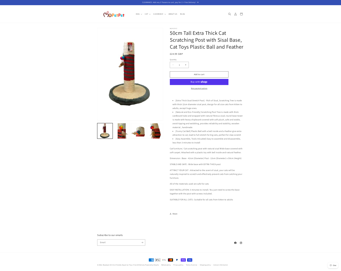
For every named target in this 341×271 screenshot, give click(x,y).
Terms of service (191, 265)
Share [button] (174, 214)
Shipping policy (205, 265)
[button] (138, 14)
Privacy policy (178, 265)
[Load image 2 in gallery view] (121, 131)
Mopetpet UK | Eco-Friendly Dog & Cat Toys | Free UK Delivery (124, 265)
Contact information (220, 265)
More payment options (199, 88)
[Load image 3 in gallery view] (138, 131)
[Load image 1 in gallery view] (105, 131)
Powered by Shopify (152, 265)
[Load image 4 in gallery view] (155, 131)
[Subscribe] (142, 242)
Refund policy (166, 265)
